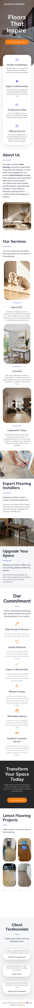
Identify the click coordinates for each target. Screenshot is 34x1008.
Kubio (22, 1005)
